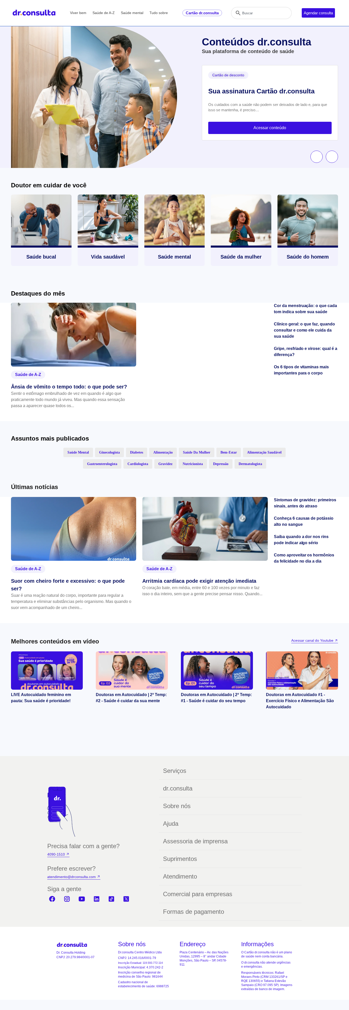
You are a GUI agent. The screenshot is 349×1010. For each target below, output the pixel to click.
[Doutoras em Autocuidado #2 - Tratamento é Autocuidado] (217, 670)
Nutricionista (193, 464)
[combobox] (261, 13)
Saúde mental (132, 13)
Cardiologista (137, 464)
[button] (316, 157)
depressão (220, 464)
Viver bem (78, 13)
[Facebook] (52, 899)
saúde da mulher (196, 452)
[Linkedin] (96, 899)
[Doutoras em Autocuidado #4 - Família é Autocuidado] (47, 670)
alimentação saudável (264, 452)
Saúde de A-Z (103, 13)
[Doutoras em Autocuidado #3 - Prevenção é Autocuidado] (132, 670)
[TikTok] (111, 899)
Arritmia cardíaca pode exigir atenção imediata (199, 581)
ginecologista (109, 452)
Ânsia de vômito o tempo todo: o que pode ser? (69, 387)
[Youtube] (82, 899)
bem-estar (228, 452)
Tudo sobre (158, 13)
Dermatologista (250, 464)
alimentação (163, 452)
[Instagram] (67, 899)
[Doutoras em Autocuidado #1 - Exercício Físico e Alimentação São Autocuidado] (302, 670)
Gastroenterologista (102, 464)
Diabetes (136, 452)
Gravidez (165, 464)
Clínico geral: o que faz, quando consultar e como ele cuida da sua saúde (304, 330)
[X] (126, 899)
